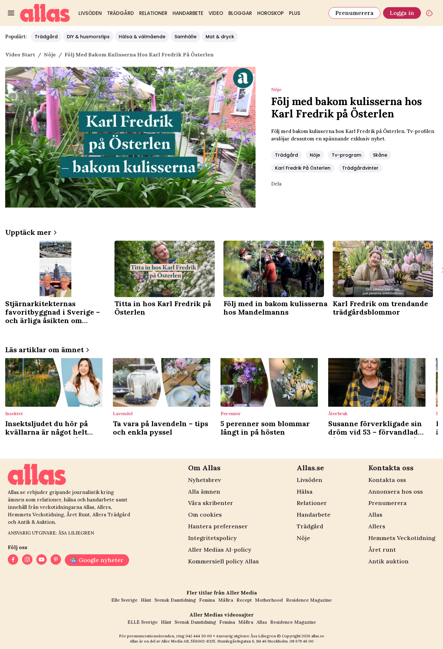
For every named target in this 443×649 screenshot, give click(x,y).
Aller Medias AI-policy (219, 549)
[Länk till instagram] (27, 560)
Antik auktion (388, 561)
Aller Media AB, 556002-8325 (188, 641)
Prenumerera (354, 13)
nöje (50, 54)
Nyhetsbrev (204, 480)
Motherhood (269, 600)
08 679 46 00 (302, 641)
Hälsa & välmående (142, 36)
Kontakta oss (387, 480)
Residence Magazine (309, 600)
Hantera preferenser (218, 526)
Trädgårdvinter (360, 168)
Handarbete (188, 13)
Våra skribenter (210, 503)
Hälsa (305, 491)
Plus (294, 13)
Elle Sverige (124, 600)
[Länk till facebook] (13, 560)
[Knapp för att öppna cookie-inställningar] (429, 13)
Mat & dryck (220, 36)
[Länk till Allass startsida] (45, 13)
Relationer (153, 13)
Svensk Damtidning (175, 600)
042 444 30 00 (199, 635)
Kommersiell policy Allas (223, 561)
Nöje (315, 155)
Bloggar (240, 13)
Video (216, 13)
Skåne (380, 155)
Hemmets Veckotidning (401, 538)
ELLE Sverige (142, 622)
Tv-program (346, 155)
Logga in (402, 13)
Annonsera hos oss (395, 491)
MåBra (225, 600)
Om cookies (205, 514)
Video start (20, 54)
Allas (375, 514)
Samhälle (185, 36)
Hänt (146, 600)
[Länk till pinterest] (56, 560)
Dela (276, 184)
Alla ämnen (204, 491)
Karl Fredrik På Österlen (302, 168)
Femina (207, 600)
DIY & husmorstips (88, 36)
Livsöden (90, 13)
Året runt (382, 549)
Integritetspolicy (212, 538)
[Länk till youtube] (41, 560)
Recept (244, 600)
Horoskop (270, 13)
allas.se (317, 635)
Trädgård (120, 13)
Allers (376, 526)
